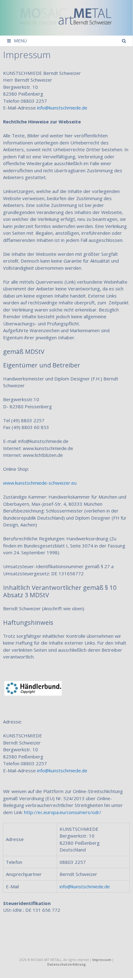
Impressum (101, 960)
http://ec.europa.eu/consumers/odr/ (62, 812)
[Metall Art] (66, 17)
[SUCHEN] (124, 41)
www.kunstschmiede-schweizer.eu (40, 483)
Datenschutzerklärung (66, 964)
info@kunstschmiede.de (85, 886)
